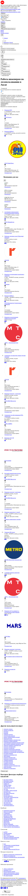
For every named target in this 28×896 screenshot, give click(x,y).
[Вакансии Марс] (15, 626)
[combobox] (7, 48)
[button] (2, 30)
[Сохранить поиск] (2, 56)
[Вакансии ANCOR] (15, 252)
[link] (3, 27)
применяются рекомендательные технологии (13, 879)
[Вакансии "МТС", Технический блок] (15, 333)
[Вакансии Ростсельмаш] (15, 450)
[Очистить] (3, 52)
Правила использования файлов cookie (10, 12)
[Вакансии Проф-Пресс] (15, 150)
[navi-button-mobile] (2, 35)
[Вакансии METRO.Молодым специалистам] (15, 549)
